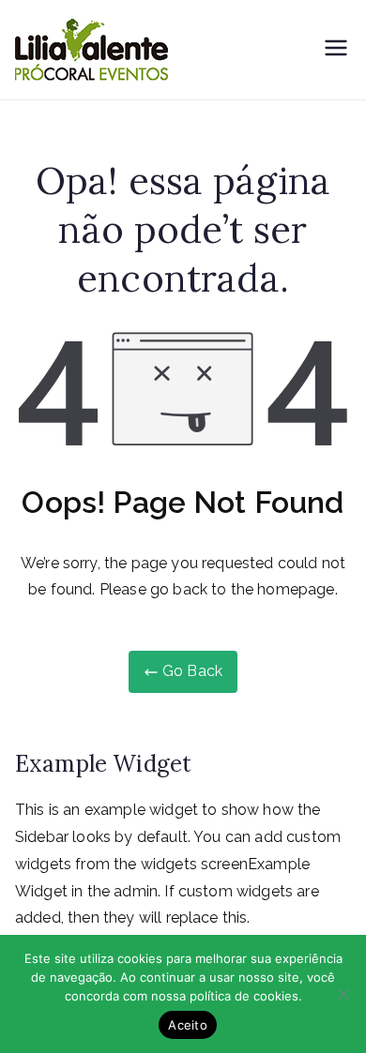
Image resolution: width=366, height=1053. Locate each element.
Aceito (187, 1024)
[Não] (342, 994)
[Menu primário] (336, 50)
